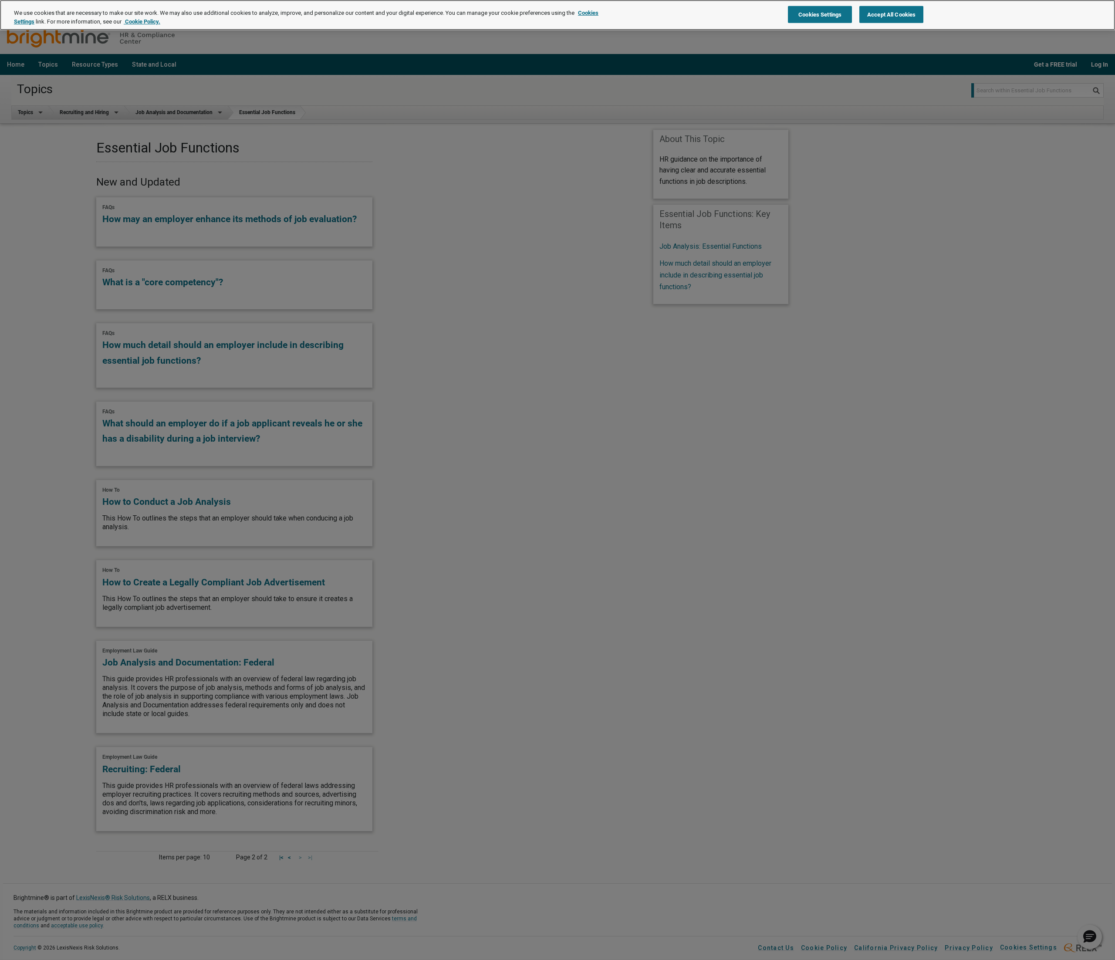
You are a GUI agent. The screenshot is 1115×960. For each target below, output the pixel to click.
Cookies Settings (819, 14)
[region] (557, 15)
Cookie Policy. (142, 21)
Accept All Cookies (891, 14)
